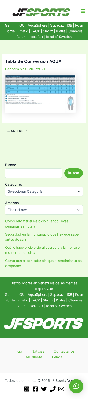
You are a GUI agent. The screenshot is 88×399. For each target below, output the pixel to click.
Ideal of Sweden (59, 37)
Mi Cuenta (34, 357)
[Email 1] (61, 389)
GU (22, 25)
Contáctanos (64, 351)
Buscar (10, 165)
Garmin (10, 25)
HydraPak (35, 37)
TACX (35, 31)
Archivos (12, 203)
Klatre (60, 31)
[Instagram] (27, 389)
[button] (76, 386)
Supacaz (57, 25)
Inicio (18, 351)
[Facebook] (35, 389)
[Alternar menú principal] (83, 11)
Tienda (56, 357)
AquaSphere (37, 25)
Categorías (13, 184)
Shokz (48, 31)
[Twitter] (44, 389)
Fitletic (23, 31)
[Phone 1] (53, 389)
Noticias (37, 351)
